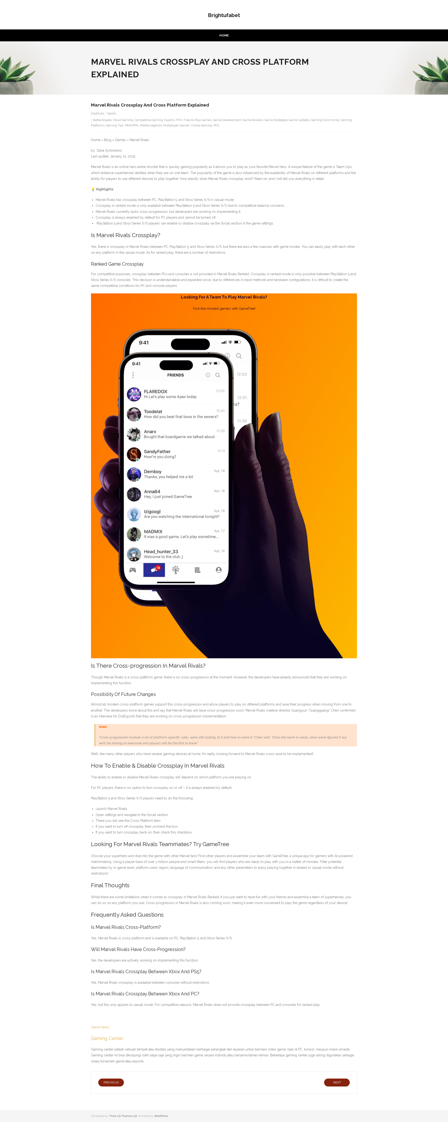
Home (224, 35)
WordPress (161, 1116)
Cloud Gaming (123, 120)
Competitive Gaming (148, 120)
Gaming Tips (114, 125)
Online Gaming (201, 125)
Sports (111, 113)
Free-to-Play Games (197, 120)
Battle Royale (102, 120)
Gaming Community (325, 120)
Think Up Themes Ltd (123, 1116)
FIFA (179, 120)
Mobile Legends (151, 125)
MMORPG (131, 125)
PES (216, 125)
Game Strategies (276, 120)
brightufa (97, 113)
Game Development (227, 120)
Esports (169, 120)
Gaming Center (107, 1038)
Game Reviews (252, 120)
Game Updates (299, 120)
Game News (100, 1027)
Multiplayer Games (176, 125)
